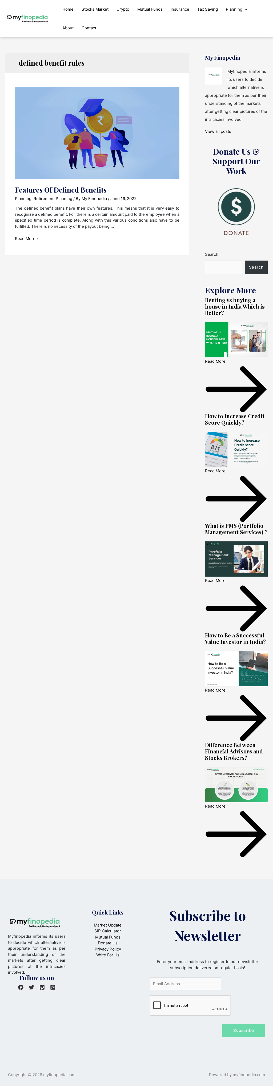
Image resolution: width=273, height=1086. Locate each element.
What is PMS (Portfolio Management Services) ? (236, 529)
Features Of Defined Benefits (61, 189)
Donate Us (108, 942)
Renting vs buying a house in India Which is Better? (235, 306)
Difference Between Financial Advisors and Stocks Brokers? (234, 751)
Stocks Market (95, 9)
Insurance (180, 9)
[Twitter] (31, 987)
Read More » (27, 238)
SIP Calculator (107, 930)
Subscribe (243, 1030)
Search (211, 254)
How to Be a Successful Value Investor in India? (235, 638)
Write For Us (107, 954)
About (68, 27)
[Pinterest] (42, 987)
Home (68, 9)
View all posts (218, 131)
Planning (234, 9)
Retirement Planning (53, 198)
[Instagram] (52, 987)
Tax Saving (207, 9)
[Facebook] (20, 987)
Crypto (123, 9)
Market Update (108, 925)
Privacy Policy (108, 949)
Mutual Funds (150, 9)
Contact (89, 27)
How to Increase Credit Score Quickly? (234, 419)
